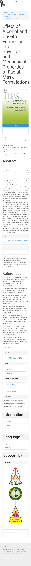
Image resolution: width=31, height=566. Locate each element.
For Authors (7, 425)
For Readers (8, 421)
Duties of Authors (10, 384)
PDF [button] (15, 125)
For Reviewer (9, 373)
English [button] (15, 1)
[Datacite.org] (22, 403)
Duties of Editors (10, 388)
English (6, 444)
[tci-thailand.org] (10, 403)
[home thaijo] (15, 358)
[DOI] (18, 403)
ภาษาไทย (7, 447)
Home (5, 12)
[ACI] (14, 403)
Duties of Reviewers (11, 391)
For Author (8, 369)
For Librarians (8, 429)
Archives (11, 12)
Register (23, 1)
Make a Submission (10, 534)
